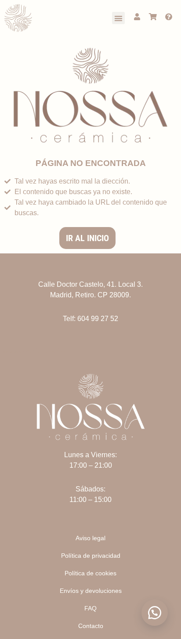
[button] (118, 18)
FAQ (90, 608)
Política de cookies (90, 573)
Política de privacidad (90, 555)
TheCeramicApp (44, 350)
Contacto (90, 625)
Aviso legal (90, 538)
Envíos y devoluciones (91, 590)
